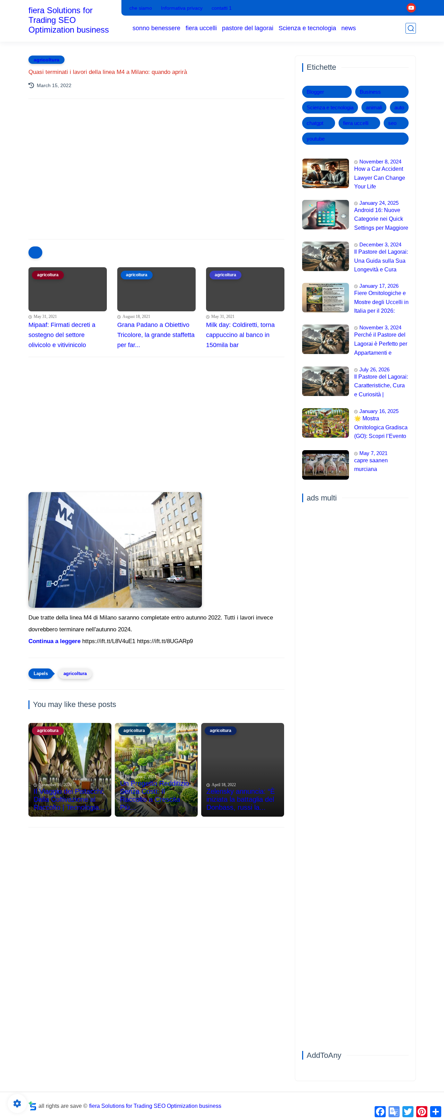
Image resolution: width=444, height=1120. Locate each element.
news (348, 28)
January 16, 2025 (379, 411)
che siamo (140, 8)
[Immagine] (325, 173)
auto (399, 107)
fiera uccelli (201, 28)
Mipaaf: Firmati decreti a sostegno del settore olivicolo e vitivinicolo (61, 334)
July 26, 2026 (374, 369)
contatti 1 (222, 8)
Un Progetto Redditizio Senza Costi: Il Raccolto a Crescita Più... (154, 795)
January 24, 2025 (379, 203)
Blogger (315, 92)
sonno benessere (156, 28)
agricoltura (46, 59)
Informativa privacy (182, 8)
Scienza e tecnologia (307, 28)
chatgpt (315, 123)
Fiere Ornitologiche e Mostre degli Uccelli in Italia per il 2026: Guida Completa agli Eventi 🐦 (381, 303)
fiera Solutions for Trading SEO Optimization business (68, 20)
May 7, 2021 (373, 453)
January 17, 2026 (379, 286)
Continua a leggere (54, 641)
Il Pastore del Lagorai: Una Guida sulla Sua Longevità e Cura (381, 260)
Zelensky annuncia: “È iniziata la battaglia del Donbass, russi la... (240, 799)
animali (374, 107)
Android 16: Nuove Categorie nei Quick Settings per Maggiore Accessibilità (381, 220)
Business (370, 92)
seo (392, 123)
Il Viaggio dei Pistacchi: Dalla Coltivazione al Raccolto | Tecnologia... (69, 799)
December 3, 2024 (380, 244)
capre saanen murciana (371, 464)
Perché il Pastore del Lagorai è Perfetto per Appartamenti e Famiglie (380, 344)
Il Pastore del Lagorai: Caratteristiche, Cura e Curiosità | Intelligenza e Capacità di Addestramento (381, 386)
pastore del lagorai (247, 28)
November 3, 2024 (380, 327)
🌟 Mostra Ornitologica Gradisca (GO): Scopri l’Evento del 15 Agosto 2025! (381, 428)
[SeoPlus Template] (32, 1106)
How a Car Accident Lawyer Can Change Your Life (379, 178)
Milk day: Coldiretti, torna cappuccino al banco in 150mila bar (240, 334)
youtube (316, 139)
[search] (410, 28)
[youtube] (411, 7)
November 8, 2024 (380, 162)
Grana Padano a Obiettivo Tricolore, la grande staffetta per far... (156, 334)
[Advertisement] (156, 164)
